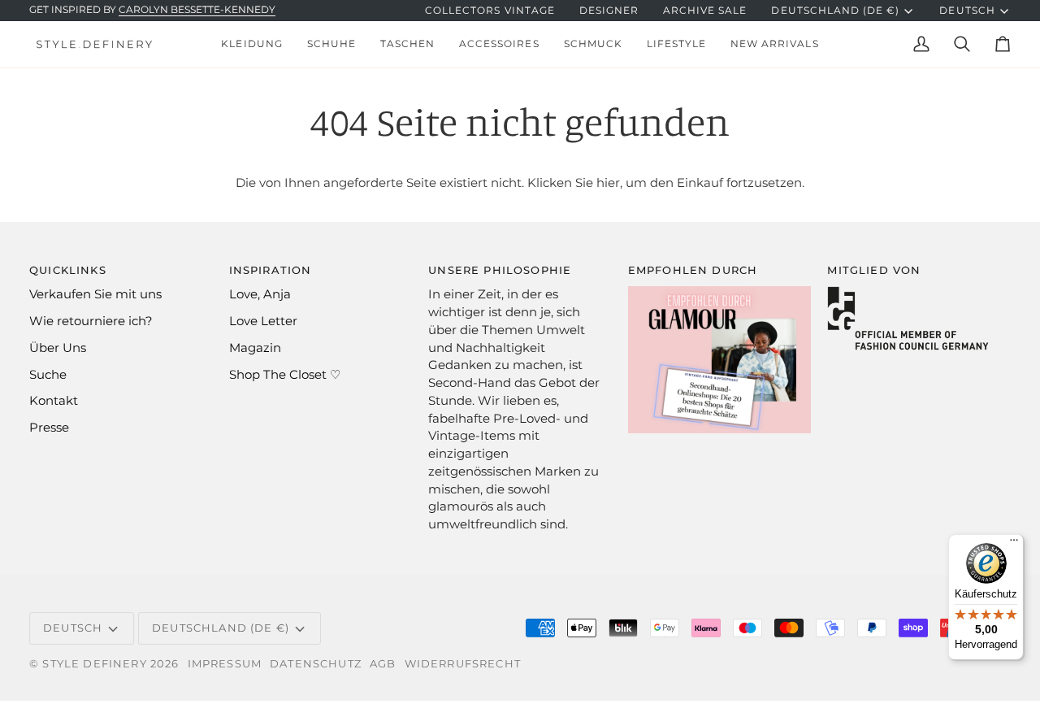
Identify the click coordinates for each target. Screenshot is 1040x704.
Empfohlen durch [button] (693, 269)
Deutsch (966, 10)
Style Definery (94, 663)
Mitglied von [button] (874, 269)
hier (608, 183)
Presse (49, 427)
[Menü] (1014, 544)
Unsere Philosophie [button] (499, 269)
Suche (48, 374)
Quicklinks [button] (67, 269)
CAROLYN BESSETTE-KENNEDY (197, 9)
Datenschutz (316, 663)
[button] (251, 44)
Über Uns (57, 348)
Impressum (225, 663)
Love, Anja (260, 294)
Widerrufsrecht (463, 663)
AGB (383, 663)
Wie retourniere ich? (91, 321)
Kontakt (53, 400)
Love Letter (263, 321)
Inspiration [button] (270, 269)
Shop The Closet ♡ (284, 374)
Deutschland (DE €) (835, 10)
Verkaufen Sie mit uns (95, 294)
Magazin (255, 348)
